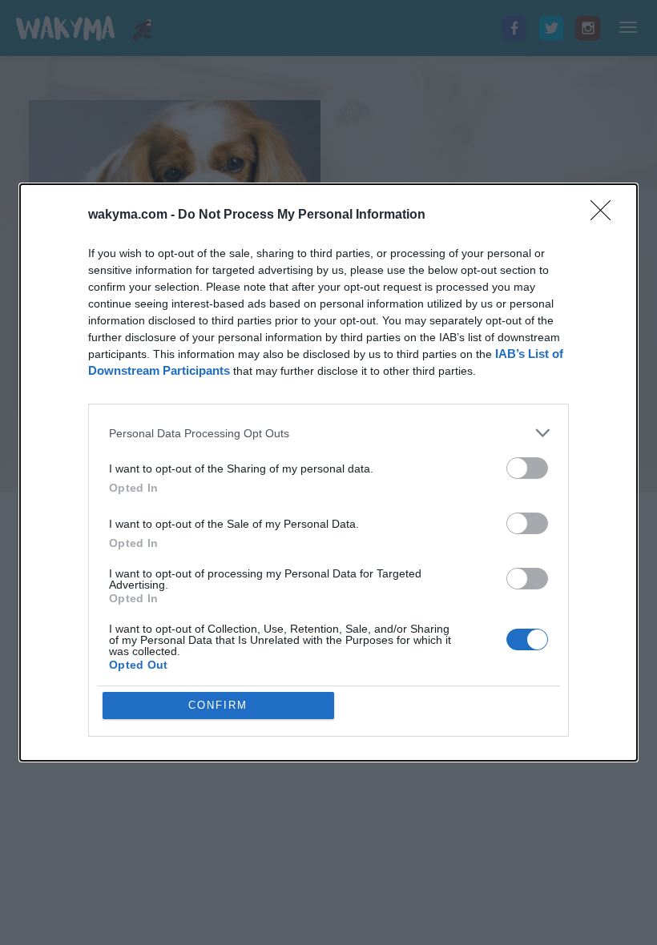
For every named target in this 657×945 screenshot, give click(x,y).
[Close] (605, 215)
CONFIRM (218, 705)
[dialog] (328, 472)
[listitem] (328, 432)
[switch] (527, 468)
